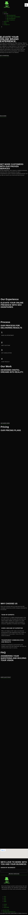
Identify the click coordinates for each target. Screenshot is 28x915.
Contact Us (7, 24)
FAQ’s (5, 23)
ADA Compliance (11, 20)
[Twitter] (10, 31)
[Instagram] (6, 31)
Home (5, 12)
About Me (6, 21)
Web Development (11, 15)
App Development (11, 18)
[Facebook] (3, 31)
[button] (26, 5)
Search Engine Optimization (13, 16)
